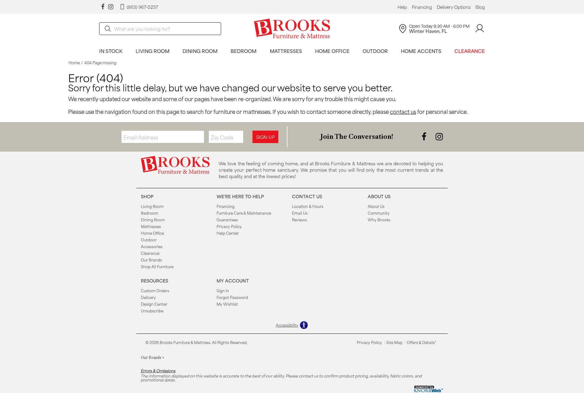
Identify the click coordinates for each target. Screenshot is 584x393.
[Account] (479, 28)
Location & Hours (307, 206)
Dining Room (199, 50)
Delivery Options (454, 7)
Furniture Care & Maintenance (244, 213)
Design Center (154, 304)
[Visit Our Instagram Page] (439, 136)
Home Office (332, 50)
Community (379, 213)
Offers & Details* (421, 342)
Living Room (152, 50)
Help (402, 7)
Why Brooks (379, 219)
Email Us (300, 213)
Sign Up (265, 136)
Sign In (223, 290)
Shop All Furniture (157, 266)
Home (74, 62)
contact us (403, 111)
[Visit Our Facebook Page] (424, 136)
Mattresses (286, 50)
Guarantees (227, 219)
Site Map (394, 342)
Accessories (151, 246)
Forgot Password (232, 297)
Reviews (299, 219)
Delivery (148, 297)
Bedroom (243, 50)
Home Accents (421, 50)
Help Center (228, 233)
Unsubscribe (152, 310)
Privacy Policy (229, 226)
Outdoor (375, 50)
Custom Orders (155, 290)
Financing (422, 7)
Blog (480, 7)
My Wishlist (227, 304)
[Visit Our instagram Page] (110, 7)
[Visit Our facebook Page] (102, 7)
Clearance (469, 50)
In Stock (111, 50)
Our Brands (151, 260)
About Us (376, 206)
